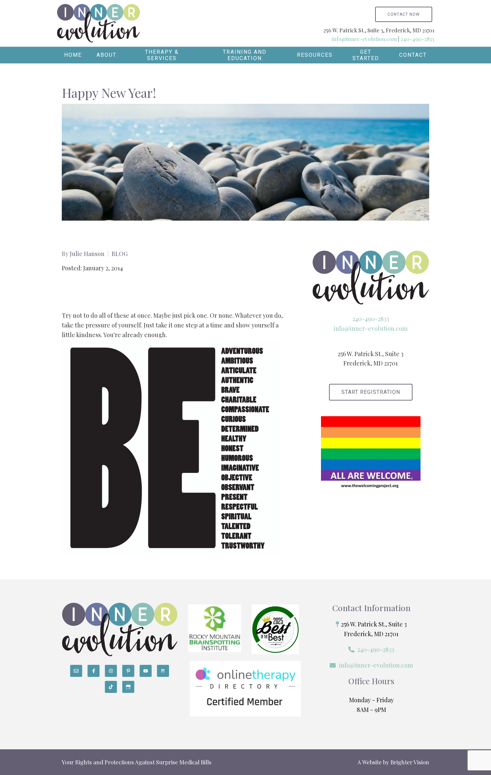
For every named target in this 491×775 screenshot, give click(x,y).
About (107, 55)
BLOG (120, 254)
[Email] (76, 671)
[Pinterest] (128, 671)
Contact (413, 55)
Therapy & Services (162, 55)
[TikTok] (111, 687)
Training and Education (245, 55)
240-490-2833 (417, 38)
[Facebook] (94, 671)
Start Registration (370, 392)
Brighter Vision (409, 762)
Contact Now (403, 14)
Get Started (365, 55)
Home (73, 55)
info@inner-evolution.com (364, 38)
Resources (315, 55)
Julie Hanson (87, 254)
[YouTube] (146, 671)
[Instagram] (111, 671)
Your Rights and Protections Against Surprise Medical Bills (136, 762)
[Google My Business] (128, 687)
